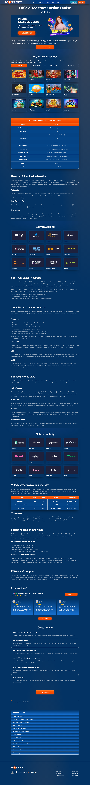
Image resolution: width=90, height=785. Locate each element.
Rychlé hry (52, 65)
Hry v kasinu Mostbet (18, 716)
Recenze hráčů (17, 750)
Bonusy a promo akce (18, 734)
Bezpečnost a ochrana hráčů (20, 743)
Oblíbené (18, 65)
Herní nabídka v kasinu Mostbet (21, 722)
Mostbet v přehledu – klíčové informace (23, 719)
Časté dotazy (16, 753)
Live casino (35, 65)
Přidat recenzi (71, 594)
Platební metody (17, 737)
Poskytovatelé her (17, 725)
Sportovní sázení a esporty (20, 728)
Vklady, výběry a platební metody (21, 740)
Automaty (70, 65)
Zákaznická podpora (18, 746)
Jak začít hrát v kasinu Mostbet (21, 731)
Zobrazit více (45, 618)
